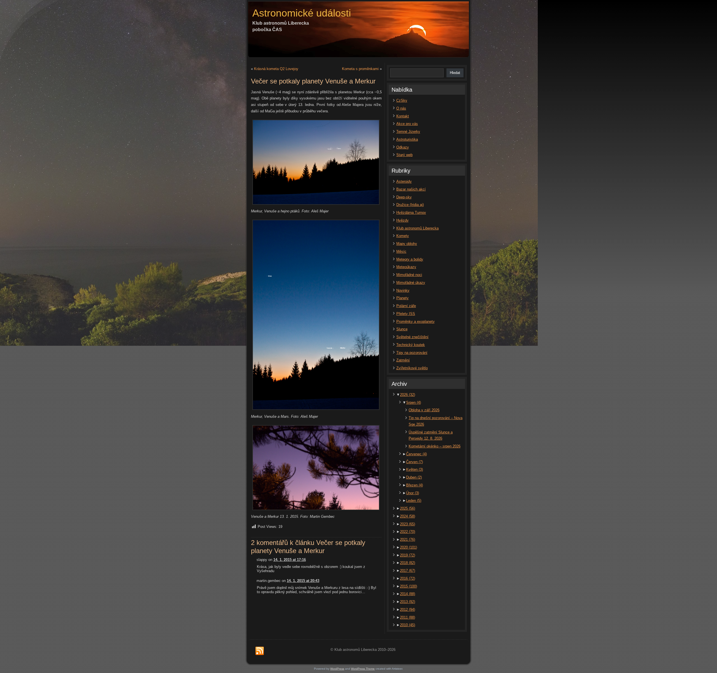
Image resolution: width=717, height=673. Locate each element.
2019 (407, 555)
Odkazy (402, 147)
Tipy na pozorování (411, 353)
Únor (412, 493)
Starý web (404, 155)
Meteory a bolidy (409, 259)
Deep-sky (404, 197)
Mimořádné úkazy (410, 282)
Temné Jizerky (408, 131)
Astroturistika (407, 139)
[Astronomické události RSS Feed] (259, 651)
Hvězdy (402, 220)
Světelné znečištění (412, 337)
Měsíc (401, 251)
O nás (401, 108)
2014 (407, 594)
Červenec (416, 454)
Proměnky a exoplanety (415, 321)
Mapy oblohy (406, 244)
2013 (407, 602)
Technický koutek (410, 345)
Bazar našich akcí (411, 189)
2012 (407, 609)
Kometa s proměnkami (360, 69)
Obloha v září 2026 (424, 410)
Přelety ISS (405, 314)
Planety (402, 298)
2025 (407, 508)
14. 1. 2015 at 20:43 (303, 581)
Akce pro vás (407, 124)
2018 (407, 563)
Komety (402, 236)
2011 (407, 617)
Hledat (455, 73)
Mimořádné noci (409, 275)
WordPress (337, 668)
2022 (407, 532)
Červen (414, 462)
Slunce (402, 329)
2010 (407, 625)
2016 (407, 578)
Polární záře (406, 306)
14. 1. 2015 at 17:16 (289, 560)
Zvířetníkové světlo (412, 368)
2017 (407, 570)
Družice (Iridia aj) (410, 205)
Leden (413, 500)
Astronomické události (301, 13)
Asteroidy (404, 181)
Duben (414, 477)
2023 (407, 524)
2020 (408, 547)
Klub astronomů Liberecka (417, 228)
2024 (407, 516)
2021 (407, 539)
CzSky (401, 100)
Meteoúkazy (406, 267)
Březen (414, 485)
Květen (414, 469)
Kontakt (402, 116)
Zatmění (403, 360)
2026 (407, 395)
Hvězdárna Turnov (411, 212)
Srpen (413, 402)
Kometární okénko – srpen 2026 (434, 446)
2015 (408, 586)
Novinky (402, 290)
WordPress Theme (363, 668)
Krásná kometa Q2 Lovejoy (276, 69)
